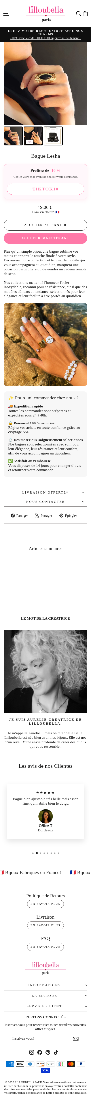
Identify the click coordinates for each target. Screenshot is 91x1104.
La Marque (44, 995)
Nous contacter (45, 501)
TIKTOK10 (45, 188)
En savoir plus (45, 903)
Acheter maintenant (45, 238)
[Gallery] (45, 94)
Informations (44, 985)
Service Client (44, 1006)
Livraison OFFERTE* (45, 492)
